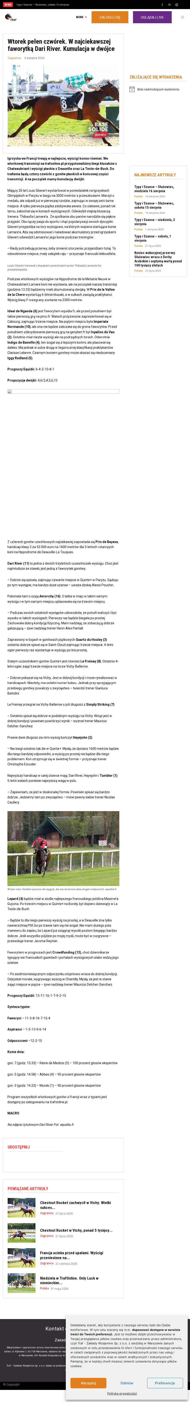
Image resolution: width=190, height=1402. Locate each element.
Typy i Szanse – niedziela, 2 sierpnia (40, 4)
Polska (44, 1288)
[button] (183, 17)
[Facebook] (162, 5)
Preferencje (165, 1383)
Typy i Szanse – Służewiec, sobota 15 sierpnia (154, 205)
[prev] (97, 4)
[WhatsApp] (33, 1161)
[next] (105, 4)
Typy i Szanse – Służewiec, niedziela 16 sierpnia (154, 189)
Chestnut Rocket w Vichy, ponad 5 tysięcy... (76, 1230)
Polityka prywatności (122, 1393)
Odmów (126, 1383)
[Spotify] (177, 5)
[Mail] (170, 5)
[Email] (44, 1161)
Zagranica (14, 58)
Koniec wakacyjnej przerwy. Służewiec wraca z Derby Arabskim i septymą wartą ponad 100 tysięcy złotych (158, 259)
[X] (23, 1161)
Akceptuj (88, 1383)
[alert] (158, 89)
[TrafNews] (23, 17)
